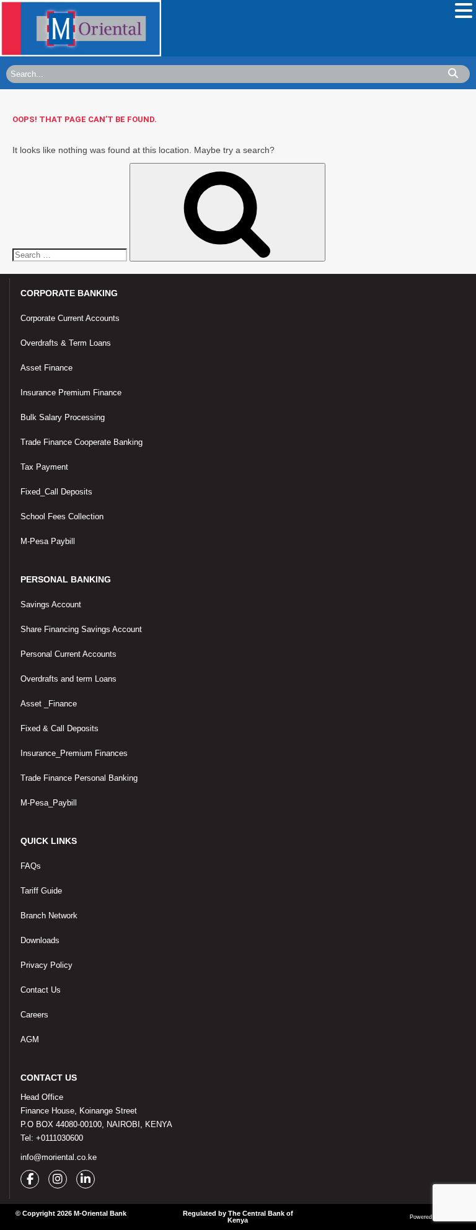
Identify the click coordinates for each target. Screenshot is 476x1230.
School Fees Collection (62, 516)
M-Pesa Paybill (47, 541)
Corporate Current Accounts (70, 318)
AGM (29, 1039)
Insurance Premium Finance (70, 392)
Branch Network (48, 915)
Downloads (40, 940)
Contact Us (40, 990)
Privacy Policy (46, 965)
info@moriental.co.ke (58, 1157)
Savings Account (50, 604)
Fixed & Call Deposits (59, 728)
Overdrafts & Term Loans (65, 343)
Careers (34, 1014)
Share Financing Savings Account (81, 629)
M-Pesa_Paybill (48, 802)
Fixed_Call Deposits (56, 491)
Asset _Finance (48, 703)
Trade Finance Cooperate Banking (81, 442)
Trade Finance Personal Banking (79, 778)
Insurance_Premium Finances (74, 753)
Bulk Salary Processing (62, 417)
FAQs (30, 866)
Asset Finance (46, 367)
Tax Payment (44, 467)
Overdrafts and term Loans (68, 678)
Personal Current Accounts (68, 654)
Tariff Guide (41, 890)
